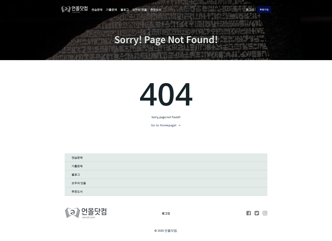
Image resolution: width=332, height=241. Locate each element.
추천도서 (155, 9)
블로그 (125, 9)
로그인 (250, 9)
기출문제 (111, 9)
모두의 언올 (139, 9)
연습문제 (97, 9)
